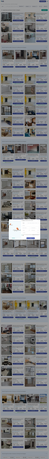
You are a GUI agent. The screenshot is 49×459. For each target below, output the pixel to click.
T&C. (23, 235)
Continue (30, 238)
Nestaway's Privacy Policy (35, 234)
